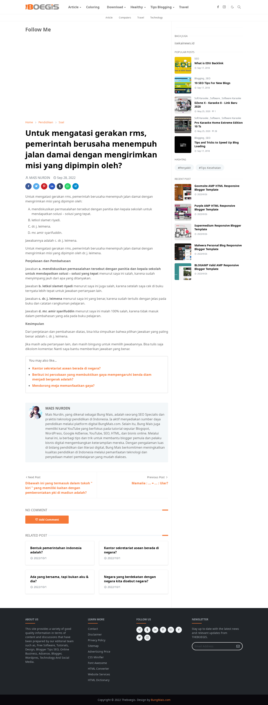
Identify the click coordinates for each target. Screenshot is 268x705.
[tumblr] (147, 630)
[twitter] (139, 638)
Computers (125, 17)
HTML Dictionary (98, 680)
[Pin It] (44, 186)
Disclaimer (95, 634)
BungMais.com (160, 700)
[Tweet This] (36, 186)
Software (215, 98)
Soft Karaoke (201, 98)
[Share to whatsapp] (68, 186)
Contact (93, 629)
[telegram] (139, 630)
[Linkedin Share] (52, 186)
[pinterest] (163, 630)
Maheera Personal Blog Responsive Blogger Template (218, 247)
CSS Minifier (96, 657)
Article (109, 17)
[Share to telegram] (75, 186)
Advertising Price (99, 651)
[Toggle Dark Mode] (232, 7)
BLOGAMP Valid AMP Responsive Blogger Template (216, 267)
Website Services (99, 674)
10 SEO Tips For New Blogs (212, 83)
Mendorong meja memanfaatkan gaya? (63, 385)
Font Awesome (97, 663)
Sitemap (93, 646)
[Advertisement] (54, 89)
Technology (156, 17)
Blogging (199, 78)
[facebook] (218, 7)
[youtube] (171, 630)
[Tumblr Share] (60, 186)
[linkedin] (155, 630)
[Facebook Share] (28, 186)
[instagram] (224, 7)
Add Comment (49, 519)
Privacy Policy (96, 640)
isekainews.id (184, 43)
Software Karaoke (231, 98)
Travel (140, 17)
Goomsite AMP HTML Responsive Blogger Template (216, 187)
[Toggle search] (239, 7)
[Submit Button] (238, 646)
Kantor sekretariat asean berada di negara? (66, 368)
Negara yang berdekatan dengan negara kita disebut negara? (130, 579)
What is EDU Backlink (208, 63)
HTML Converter (98, 668)
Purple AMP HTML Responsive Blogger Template (214, 207)
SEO (196, 58)
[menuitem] (73, 7)
